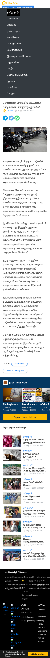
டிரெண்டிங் (17, 584)
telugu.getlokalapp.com (31, 621)
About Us (42, 617)
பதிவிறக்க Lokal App (38, 654)
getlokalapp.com (28, 617)
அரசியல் (41, 580)
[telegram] (6, 120)
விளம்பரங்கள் (43, 588)
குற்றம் (24, 599)
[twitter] (12, 120)
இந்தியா (33, 580)
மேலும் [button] (11, 94)
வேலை (15, 580)
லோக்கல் (16, 577)
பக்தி (31, 577)
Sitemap (41, 642)
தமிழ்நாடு (9, 588)
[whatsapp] (17, 120)
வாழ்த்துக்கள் (43, 584)
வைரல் (32, 588)
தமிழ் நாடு (13, 12)
